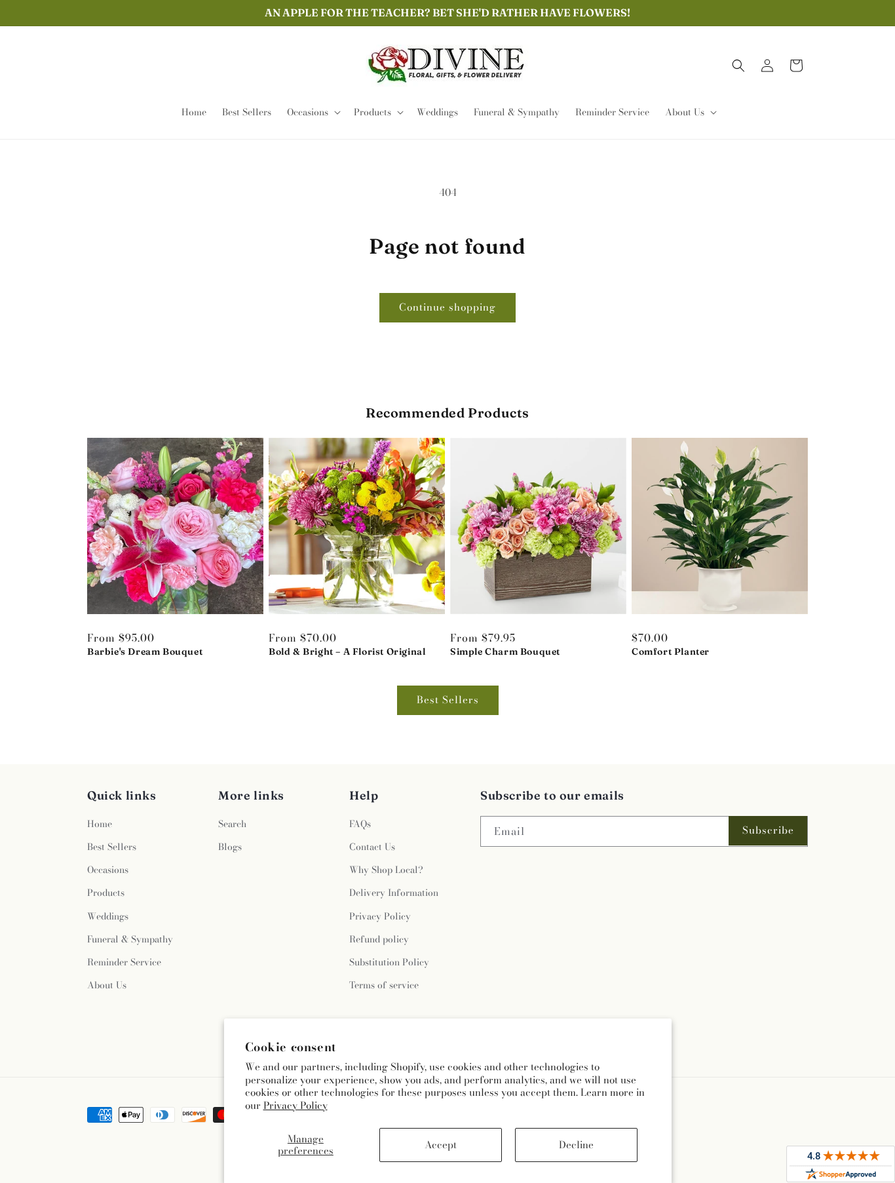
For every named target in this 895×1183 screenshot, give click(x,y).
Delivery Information (393, 892)
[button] (312, 112)
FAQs (360, 824)
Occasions (107, 870)
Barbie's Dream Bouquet (144, 651)
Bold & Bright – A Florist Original (347, 651)
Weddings (107, 916)
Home (99, 824)
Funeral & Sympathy (130, 939)
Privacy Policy (295, 1105)
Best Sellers (448, 699)
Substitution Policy (389, 962)
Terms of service (384, 985)
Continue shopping (447, 307)
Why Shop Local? (386, 870)
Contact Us (372, 847)
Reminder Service (124, 962)
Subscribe (768, 830)
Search (232, 824)
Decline (576, 1144)
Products (105, 892)
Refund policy (379, 939)
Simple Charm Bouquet (505, 651)
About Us (106, 985)
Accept (441, 1144)
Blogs (230, 847)
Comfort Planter (671, 651)
